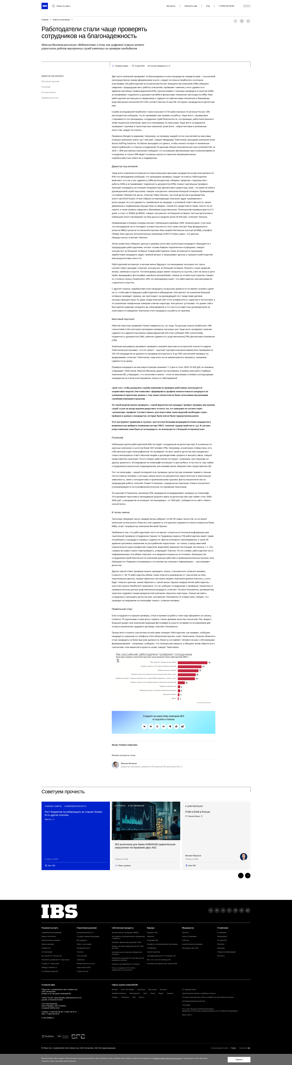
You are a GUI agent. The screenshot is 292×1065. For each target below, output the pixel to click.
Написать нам (191, 6)
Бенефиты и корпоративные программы (162, 944)
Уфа (134, 997)
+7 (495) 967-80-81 (52, 1014)
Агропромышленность (85, 932)
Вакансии (150, 936)
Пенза (152, 993)
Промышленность (83, 948)
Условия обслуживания (228, 1011)
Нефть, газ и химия (84, 944)
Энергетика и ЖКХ (84, 967)
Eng (208, 6)
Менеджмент (222, 936)
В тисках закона (49, 92)
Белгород (141, 989)
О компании (221, 932)
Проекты (185, 932)
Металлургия (82, 940)
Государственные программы (88, 936)
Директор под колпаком (53, 76)
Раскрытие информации (226, 952)
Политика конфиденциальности (205, 1011)
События (185, 940)
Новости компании (61, 19)
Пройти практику (153, 952)
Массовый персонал (50, 81)
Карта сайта (186, 1015)
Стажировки (151, 948)
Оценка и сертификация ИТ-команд (125, 964)
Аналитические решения (51, 940)
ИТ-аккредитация (189, 989)
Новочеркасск (134, 993)
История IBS (222, 940)
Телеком (80, 952)
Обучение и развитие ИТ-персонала (55, 960)
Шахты (141, 997)
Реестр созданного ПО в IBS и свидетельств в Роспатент (123, 969)
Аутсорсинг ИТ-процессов (52, 956)
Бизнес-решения (48, 944)
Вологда (163, 989)
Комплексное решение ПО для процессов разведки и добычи (128, 959)
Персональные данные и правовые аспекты (199, 993)
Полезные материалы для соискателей (162, 964)
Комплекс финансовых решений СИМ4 (126, 942)
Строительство (83, 971)
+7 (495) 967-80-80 (226, 6)
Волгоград (152, 989)
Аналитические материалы (192, 944)
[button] (241, 875)
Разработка (46, 948)
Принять (239, 1060)
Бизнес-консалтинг (49, 936)
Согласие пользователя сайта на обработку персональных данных (208, 997)
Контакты (171, 6)
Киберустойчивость (49, 967)
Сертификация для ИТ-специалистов (161, 956)
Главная (45, 19)
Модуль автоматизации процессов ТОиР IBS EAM (128, 947)
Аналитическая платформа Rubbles (125, 932)
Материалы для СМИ (190, 948)
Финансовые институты (86, 964)
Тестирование (47, 952)
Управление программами (51, 932)
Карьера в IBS (152, 932)
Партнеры (221, 948)
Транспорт (81, 960)
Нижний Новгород (119, 993)
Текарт (233, 1048)
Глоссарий (186, 1005)
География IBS (152, 940)
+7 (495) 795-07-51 (70, 1012)
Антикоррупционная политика (193, 1001)
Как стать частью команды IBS (159, 960)
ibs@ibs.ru (50, 1018)
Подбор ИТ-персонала (50, 964)
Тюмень (115, 997)
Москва (115, 989)
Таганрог (170, 993)
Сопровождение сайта (219, 1048)
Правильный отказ (50, 98)
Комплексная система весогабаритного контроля (127, 953)
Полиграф (46, 87)
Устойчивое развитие (50, 971)
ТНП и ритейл (82, 956)
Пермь (160, 993)
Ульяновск (125, 997)
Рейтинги (220, 944)
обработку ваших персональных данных (167, 1058)
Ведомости (163, 66)
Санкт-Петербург (127, 989)
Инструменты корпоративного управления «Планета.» (128, 937)
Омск (145, 993)
